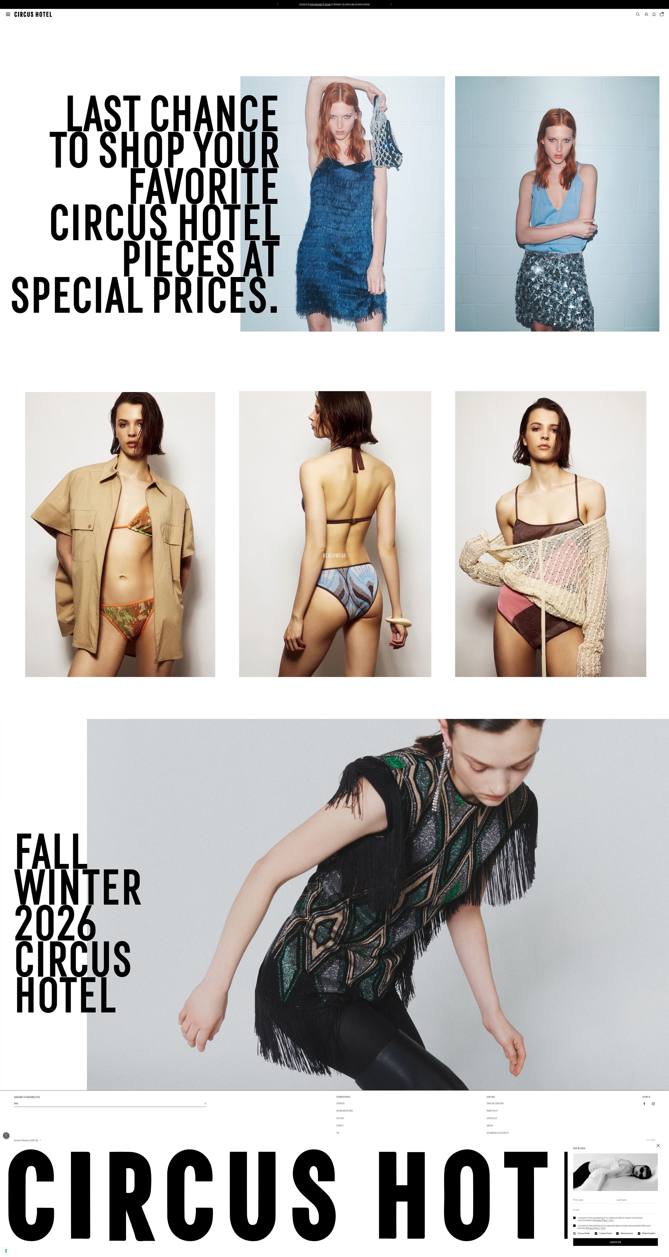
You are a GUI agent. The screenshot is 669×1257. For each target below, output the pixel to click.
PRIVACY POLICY (492, 1110)
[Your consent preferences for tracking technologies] (6, 1251)
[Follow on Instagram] (653, 1103)
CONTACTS (339, 1125)
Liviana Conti (605, 1233)
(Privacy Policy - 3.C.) (604, 1220)
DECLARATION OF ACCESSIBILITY (498, 1132)
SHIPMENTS (340, 1103)
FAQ (337, 1132)
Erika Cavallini (648, 1233)
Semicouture (627, 1233)
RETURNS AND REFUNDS (344, 1110)
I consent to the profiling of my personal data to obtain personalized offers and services (614, 1226)
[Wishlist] (654, 14)
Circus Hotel (583, 1233)
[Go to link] (334, 904)
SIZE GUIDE (340, 1118)
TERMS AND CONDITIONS (495, 1103)
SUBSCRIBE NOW (615, 1242)
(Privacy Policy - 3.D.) (595, 1228)
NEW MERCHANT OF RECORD (320, 6)
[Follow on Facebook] (644, 1103)
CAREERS (490, 1125)
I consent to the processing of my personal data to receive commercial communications (610, 1219)
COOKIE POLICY (492, 1118)
